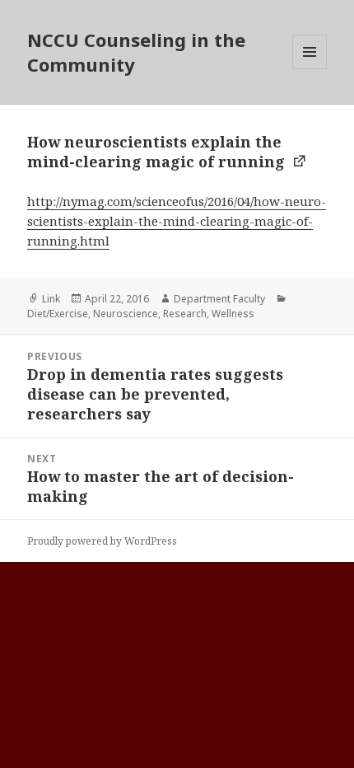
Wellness (233, 314)
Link (51, 299)
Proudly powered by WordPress (102, 541)
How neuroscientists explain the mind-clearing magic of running (158, 151)
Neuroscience (125, 314)
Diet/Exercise (57, 314)
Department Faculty (219, 299)
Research (185, 314)
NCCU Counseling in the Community (136, 52)
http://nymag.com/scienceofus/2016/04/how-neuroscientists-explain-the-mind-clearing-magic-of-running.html (176, 221)
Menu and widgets (310, 68)
